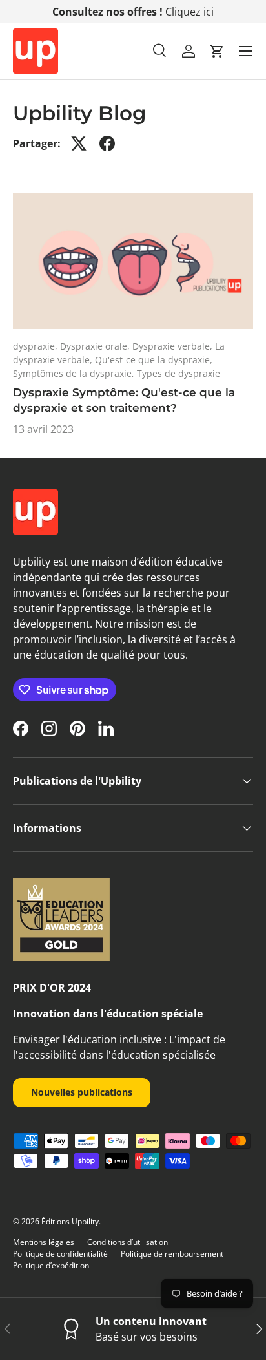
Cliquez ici (189, 12)
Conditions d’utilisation (127, 1242)
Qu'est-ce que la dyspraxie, (153, 360)
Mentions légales (43, 1242)
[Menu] (245, 51)
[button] (217, 51)
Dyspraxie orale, (96, 346)
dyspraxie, (36, 346)
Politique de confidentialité (60, 1253)
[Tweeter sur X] (79, 143)
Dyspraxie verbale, (173, 346)
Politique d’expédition (51, 1265)
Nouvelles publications (81, 1092)
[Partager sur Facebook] (107, 143)
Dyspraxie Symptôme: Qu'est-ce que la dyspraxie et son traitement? (124, 400)
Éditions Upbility (70, 1221)
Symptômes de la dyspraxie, (75, 373)
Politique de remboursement (172, 1253)
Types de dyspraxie (178, 373)
